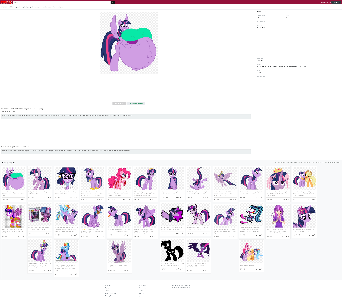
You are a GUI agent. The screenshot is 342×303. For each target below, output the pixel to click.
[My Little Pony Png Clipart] (251, 252)
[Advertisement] (128, 88)
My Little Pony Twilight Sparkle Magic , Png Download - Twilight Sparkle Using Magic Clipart (225, 231)
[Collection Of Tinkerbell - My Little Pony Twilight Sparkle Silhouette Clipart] (172, 250)
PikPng (4, 7)
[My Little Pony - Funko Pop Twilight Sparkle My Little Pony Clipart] (39, 214)
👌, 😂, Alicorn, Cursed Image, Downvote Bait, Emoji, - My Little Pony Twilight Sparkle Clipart (92, 231)
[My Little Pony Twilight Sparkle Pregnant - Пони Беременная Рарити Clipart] (129, 43)
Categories (142, 285)
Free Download (119, 103)
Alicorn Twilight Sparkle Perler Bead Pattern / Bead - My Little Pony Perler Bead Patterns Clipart (13, 231)
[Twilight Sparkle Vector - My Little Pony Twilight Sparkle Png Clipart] (172, 178)
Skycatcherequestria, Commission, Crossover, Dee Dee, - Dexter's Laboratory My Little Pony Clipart (250, 229)
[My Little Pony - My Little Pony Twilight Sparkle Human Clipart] (66, 178)
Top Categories (326, 2)
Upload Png (142, 288)
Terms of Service (110, 293)
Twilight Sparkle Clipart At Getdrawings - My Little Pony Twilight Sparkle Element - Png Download (39, 265)
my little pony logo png (302, 162)
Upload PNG (336, 2)
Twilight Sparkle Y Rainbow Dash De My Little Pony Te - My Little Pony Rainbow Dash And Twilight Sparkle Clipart (66, 229)
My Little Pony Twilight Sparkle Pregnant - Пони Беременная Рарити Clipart (13, 193)
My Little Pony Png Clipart (247, 265)
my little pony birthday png (331, 162)
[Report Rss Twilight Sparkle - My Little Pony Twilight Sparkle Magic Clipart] (119, 216)
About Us (108, 285)
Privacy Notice (109, 296)
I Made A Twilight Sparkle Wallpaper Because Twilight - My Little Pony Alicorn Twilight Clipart (224, 193)
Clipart (141, 290)
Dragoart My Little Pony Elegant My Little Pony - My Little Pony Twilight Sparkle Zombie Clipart (118, 193)
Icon (140, 296)
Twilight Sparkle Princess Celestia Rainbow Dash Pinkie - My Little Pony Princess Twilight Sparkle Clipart (92, 193)
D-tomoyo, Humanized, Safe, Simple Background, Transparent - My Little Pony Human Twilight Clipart (276, 231)
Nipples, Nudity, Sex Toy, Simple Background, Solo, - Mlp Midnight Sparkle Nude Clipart (196, 265)
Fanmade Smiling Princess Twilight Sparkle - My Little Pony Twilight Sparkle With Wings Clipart (144, 231)
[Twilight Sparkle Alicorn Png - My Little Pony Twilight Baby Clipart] (251, 178)
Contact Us (108, 288)
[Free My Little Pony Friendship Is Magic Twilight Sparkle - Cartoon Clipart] (172, 214)
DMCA (107, 290)
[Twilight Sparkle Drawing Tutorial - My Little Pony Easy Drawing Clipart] (198, 214)
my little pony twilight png (284, 162)
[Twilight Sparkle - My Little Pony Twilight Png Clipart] (39, 178)
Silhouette (142, 293)
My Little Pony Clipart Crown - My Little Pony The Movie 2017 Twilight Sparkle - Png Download (277, 193)
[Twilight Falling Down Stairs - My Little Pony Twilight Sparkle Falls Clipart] (198, 178)
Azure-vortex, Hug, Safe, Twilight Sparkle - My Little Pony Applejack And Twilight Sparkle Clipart (304, 193)
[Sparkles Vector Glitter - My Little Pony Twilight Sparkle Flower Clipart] (304, 216)
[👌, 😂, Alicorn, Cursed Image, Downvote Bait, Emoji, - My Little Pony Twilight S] (92, 216)
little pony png (316, 162)
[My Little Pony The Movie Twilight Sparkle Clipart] (119, 252)
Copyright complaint (136, 103)
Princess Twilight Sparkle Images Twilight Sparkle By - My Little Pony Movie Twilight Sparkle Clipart (144, 193)
